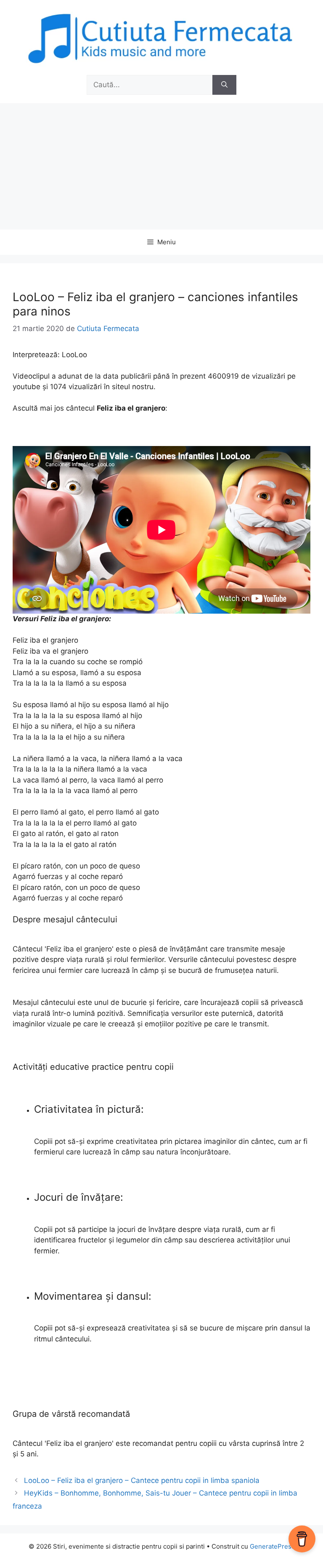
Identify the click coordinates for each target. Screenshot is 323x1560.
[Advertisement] (161, 166)
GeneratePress (272, 1546)
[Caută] (224, 85)
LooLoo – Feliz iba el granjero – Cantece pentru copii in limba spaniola (141, 1480)
